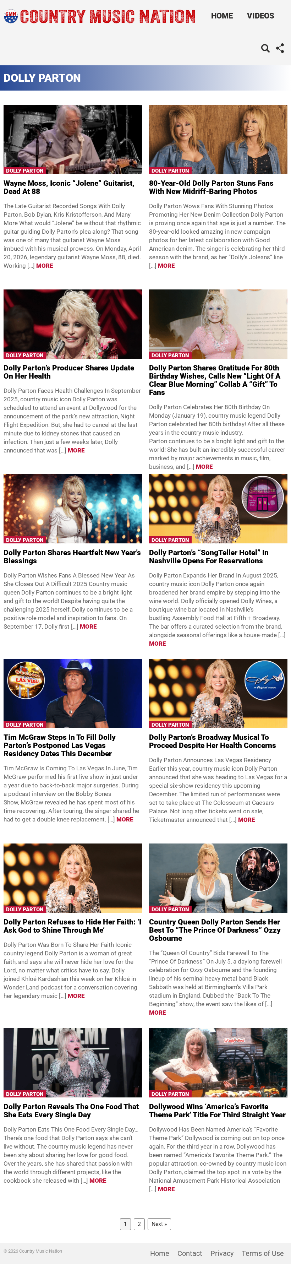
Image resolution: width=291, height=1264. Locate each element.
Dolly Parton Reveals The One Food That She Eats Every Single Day (71, 1110)
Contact (189, 1253)
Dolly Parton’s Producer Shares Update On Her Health (69, 372)
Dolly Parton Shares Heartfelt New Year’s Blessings (72, 556)
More (44, 265)
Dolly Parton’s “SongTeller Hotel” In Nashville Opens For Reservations (209, 556)
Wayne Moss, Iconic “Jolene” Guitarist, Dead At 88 (69, 187)
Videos (260, 15)
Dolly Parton (25, 171)
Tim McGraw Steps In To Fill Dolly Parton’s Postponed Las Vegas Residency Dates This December (60, 745)
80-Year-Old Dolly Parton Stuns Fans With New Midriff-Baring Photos (211, 187)
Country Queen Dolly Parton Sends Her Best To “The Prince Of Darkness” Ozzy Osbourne (215, 930)
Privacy (222, 1253)
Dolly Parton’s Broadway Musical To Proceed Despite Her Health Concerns (212, 741)
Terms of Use (263, 1253)
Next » (159, 1224)
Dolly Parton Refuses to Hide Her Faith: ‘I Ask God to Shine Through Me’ (72, 926)
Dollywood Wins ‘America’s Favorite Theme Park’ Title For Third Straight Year (217, 1110)
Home (222, 15)
